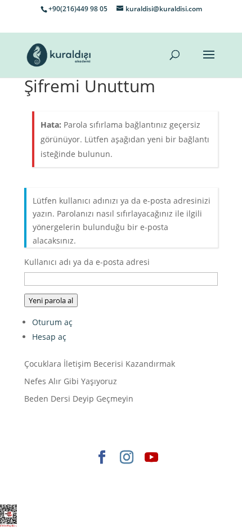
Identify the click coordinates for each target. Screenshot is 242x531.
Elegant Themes (75, 476)
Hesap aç (49, 336)
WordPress (92, 489)
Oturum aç (52, 322)
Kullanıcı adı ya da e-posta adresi (87, 261)
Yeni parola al (51, 300)
